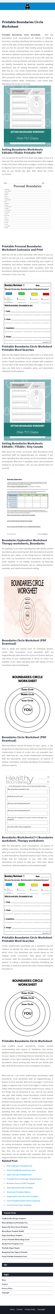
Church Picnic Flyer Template (19, 1205)
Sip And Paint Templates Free (12, 1244)
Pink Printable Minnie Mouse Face (21, 1170)
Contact (5, 1284)
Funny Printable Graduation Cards (14, 1256)
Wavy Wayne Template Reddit (13, 1231)
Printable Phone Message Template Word (24, 1179)
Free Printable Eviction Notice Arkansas (23, 1200)
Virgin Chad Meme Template (12, 1235)
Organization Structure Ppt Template (22, 1196)
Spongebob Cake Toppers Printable (15, 1252)
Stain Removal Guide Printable (20, 1187)
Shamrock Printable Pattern (18, 1192)
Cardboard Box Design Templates (14, 1219)
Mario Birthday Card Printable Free (15, 1223)
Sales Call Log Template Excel (19, 1174)
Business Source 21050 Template (21, 1183)
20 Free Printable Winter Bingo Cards (15, 1240)
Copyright (5, 1293)
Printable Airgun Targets (11, 1248)
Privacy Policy (7, 1288)
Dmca (4, 1280)
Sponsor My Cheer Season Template (15, 1227)
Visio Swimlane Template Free (19, 1166)
